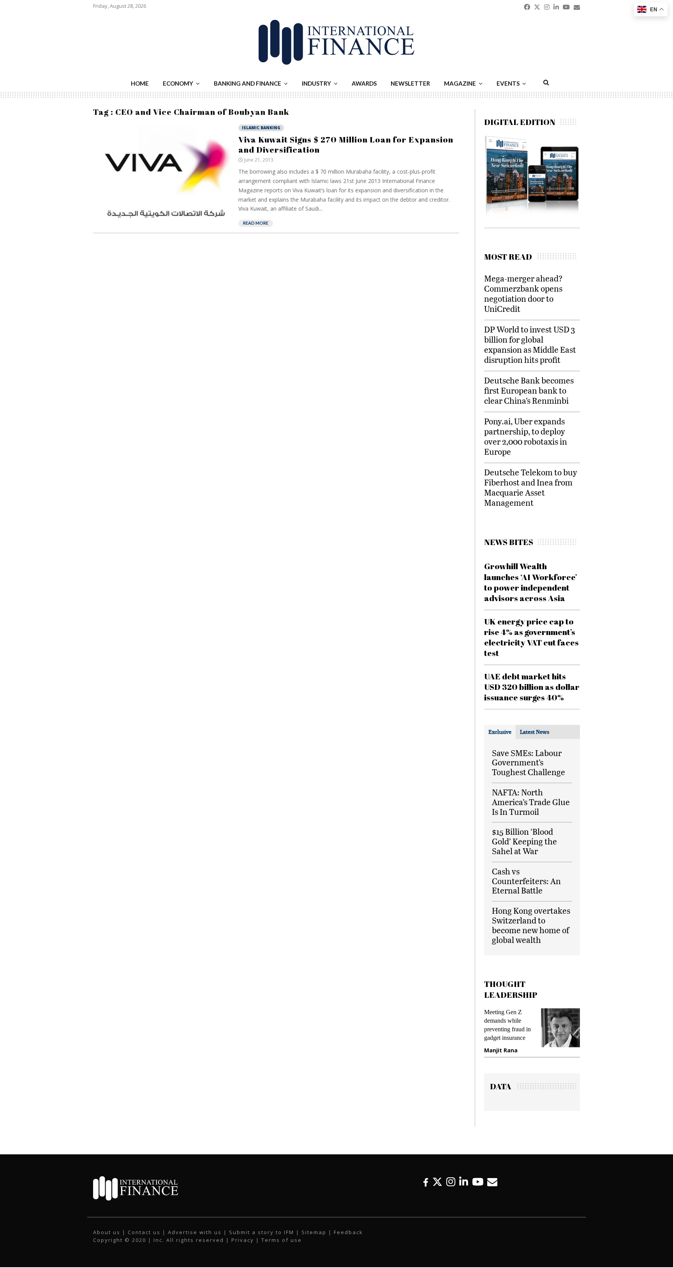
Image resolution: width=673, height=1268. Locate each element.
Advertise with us (195, 1232)
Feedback (348, 1232)
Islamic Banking (261, 127)
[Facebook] (425, 1181)
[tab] (500, 732)
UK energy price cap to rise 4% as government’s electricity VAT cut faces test (531, 637)
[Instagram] (450, 1181)
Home (140, 83)
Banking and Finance (247, 83)
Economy (178, 83)
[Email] (492, 1181)
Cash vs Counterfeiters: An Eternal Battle (526, 880)
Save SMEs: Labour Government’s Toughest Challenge (528, 762)
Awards (364, 83)
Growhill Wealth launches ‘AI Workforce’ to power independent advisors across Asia (530, 582)
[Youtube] (477, 1181)
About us (106, 1232)
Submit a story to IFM (261, 1232)
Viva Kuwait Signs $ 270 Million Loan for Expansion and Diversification (345, 144)
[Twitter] (437, 1181)
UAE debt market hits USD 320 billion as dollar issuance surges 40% (532, 687)
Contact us (144, 1232)
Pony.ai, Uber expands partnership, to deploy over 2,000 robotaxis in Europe (525, 436)
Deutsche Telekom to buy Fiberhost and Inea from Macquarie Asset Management (530, 487)
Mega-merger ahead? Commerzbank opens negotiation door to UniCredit (523, 293)
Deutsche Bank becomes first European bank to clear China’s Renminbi (529, 390)
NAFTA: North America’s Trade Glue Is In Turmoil (531, 801)
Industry (316, 83)
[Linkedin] (463, 1181)
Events (508, 83)
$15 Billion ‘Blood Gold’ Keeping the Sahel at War (524, 841)
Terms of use (281, 1239)
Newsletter (410, 83)
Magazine (460, 83)
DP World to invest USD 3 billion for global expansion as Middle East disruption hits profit (530, 344)
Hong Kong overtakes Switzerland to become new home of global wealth (531, 925)
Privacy (242, 1239)
